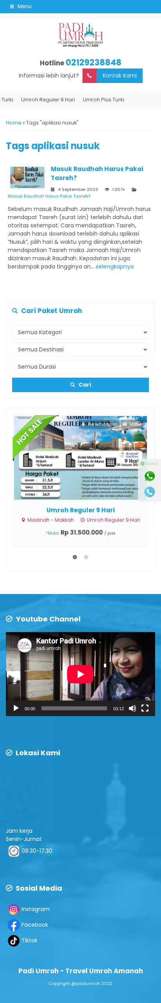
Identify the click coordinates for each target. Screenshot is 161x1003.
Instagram (35, 909)
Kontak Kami (120, 75)
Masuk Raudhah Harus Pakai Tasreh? (49, 196)
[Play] (16, 708)
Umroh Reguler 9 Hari (81, 510)
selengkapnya (115, 266)
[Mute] (132, 708)
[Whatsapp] (149, 476)
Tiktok (29, 940)
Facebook (34, 925)
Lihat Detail (88, 457)
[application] (80, 674)
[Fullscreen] (145, 708)
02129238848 (94, 62)
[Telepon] (149, 492)
